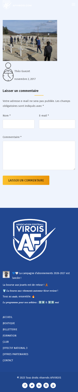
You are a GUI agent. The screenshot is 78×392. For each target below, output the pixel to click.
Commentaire (12, 137)
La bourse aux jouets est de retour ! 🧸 (25, 284)
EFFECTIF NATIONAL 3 (15, 348)
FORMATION (10, 335)
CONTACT (8, 360)
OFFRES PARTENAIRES (15, 354)
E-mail (44, 115)
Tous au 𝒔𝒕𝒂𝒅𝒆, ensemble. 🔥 (19, 296)
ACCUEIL (7, 317)
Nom (7, 115)
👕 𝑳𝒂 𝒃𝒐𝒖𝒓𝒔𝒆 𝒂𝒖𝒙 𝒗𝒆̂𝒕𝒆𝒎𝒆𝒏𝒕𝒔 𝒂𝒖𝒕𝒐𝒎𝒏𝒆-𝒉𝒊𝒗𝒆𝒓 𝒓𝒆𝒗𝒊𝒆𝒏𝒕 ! (30, 290)
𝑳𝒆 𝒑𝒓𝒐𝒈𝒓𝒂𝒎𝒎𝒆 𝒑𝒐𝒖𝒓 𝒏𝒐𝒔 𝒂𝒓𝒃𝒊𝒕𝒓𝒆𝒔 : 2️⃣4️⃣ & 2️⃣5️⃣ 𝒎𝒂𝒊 (31, 302)
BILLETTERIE (10, 329)
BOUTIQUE (9, 323)
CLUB (6, 341)
